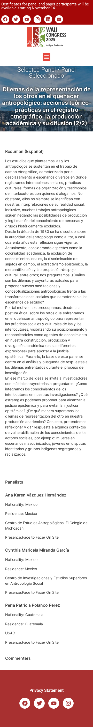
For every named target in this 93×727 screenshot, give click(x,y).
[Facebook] (5, 19)
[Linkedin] (48, 19)
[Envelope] (59, 19)
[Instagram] (38, 19)
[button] (46, 57)
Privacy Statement (46, 690)
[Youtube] (27, 19)
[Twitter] (16, 19)
